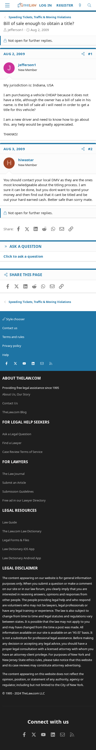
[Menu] (7, 5)
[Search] (89, 5)
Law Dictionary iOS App (18, 549)
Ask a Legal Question (16, 434)
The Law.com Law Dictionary (21, 531)
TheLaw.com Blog (14, 412)
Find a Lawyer (11, 443)
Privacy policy (11, 346)
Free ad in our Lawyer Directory (24, 500)
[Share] (83, 54)
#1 (90, 53)
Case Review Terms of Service (22, 452)
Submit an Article (14, 482)
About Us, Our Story (16, 394)
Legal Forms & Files (15, 540)
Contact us (9, 328)
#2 (90, 148)
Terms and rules (13, 337)
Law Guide (9, 522)
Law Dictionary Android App (21, 558)
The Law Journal (13, 474)
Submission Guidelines (18, 491)
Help (5, 355)
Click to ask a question (23, 256)
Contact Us (10, 403)
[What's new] (80, 5)
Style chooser (15, 319)
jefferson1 (16, 30)
